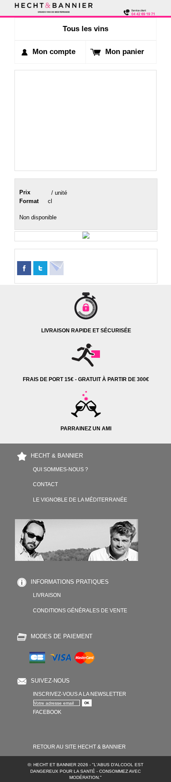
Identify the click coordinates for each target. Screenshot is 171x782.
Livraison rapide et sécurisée (86, 330)
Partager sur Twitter (40, 268)
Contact (45, 484)
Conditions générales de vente (80, 610)
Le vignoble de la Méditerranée (80, 499)
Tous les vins (85, 29)
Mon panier (124, 51)
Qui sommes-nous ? (60, 469)
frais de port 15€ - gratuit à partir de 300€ (86, 379)
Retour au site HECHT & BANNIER (79, 746)
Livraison (47, 595)
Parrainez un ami (86, 428)
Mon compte (53, 51)
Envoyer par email (57, 268)
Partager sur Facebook (24, 268)
